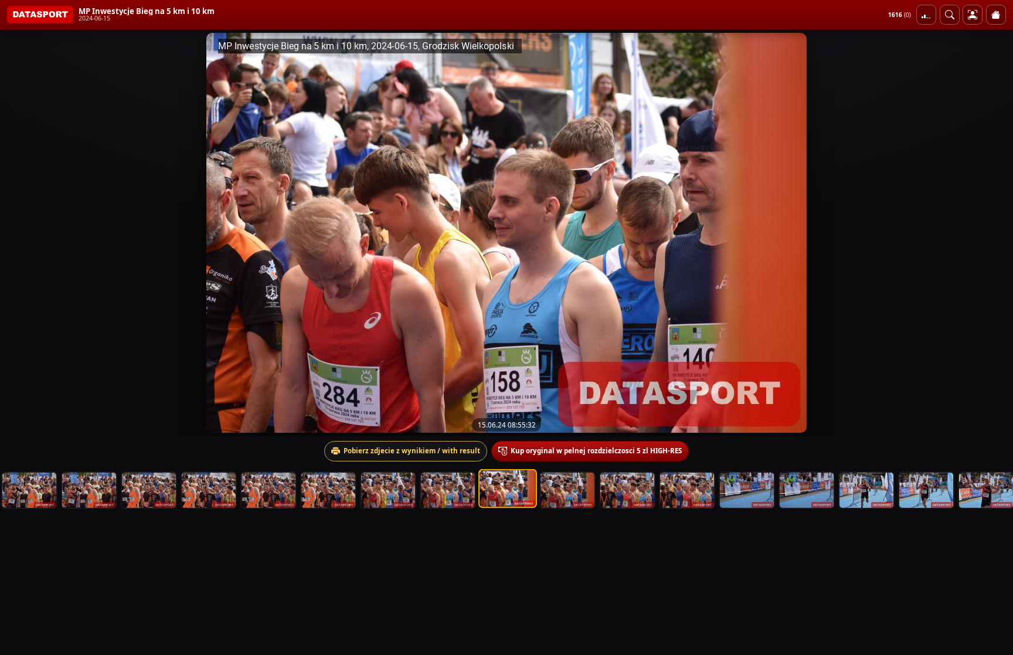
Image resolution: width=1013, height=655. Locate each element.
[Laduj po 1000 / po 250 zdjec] (926, 15)
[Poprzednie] (19, 232)
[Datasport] (40, 14)
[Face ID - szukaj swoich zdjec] (950, 15)
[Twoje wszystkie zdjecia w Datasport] (973, 15)
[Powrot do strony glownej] (996, 15)
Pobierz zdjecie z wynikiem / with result (412, 450)
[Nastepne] (993, 232)
